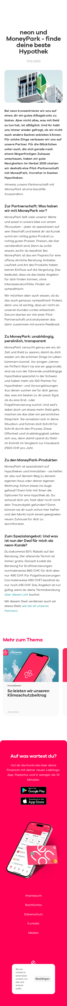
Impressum (33, 896)
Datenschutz (33, 914)
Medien (33, 933)
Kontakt (33, 923)
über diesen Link (16, 595)
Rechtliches (33, 905)
